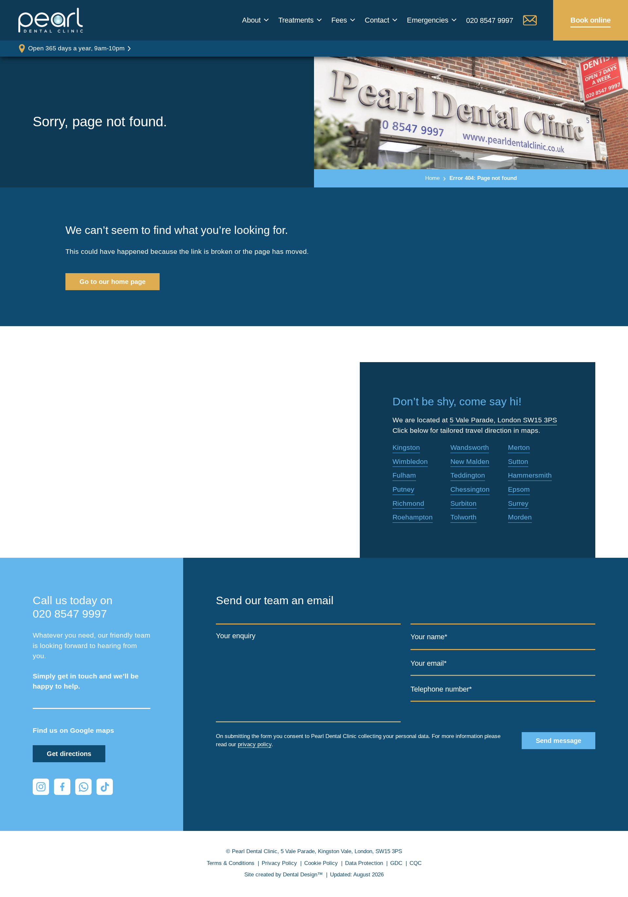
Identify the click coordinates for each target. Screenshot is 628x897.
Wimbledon (410, 461)
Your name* (428, 637)
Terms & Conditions (230, 863)
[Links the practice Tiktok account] (104, 787)
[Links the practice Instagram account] (41, 787)
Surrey (518, 503)
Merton (519, 447)
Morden (520, 517)
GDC (396, 863)
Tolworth (463, 517)
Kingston (406, 447)
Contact (377, 20)
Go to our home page (112, 281)
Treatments (296, 20)
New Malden (469, 461)
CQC (416, 863)
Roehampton (412, 517)
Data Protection (364, 863)
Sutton (518, 461)
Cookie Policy (321, 863)
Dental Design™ (303, 874)
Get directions (69, 753)
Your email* (428, 663)
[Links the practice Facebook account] (62, 787)
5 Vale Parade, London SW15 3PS (503, 420)
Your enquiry (235, 635)
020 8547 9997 (489, 20)
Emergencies (427, 20)
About (251, 20)
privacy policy (254, 744)
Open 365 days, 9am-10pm (76, 48)
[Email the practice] (530, 20)
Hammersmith (530, 475)
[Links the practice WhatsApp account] (83, 787)
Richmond (408, 503)
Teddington (467, 475)
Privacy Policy (279, 863)
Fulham (404, 475)
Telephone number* (441, 689)
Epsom (519, 489)
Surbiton (463, 503)
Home (432, 178)
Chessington (470, 489)
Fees (339, 20)
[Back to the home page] (50, 20)
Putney (403, 489)
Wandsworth (469, 447)
